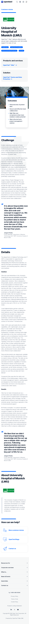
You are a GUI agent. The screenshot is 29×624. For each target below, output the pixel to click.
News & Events (5, 576)
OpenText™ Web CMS (17, 618)
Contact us (12, 548)
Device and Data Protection (9, 50)
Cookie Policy (14, 601)
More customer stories (16, 530)
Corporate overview (7, 567)
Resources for (5, 563)
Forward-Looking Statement (14, 605)
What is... (4, 572)
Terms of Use (14, 599)
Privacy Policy (14, 596)
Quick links (4, 581)
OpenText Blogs (14, 539)
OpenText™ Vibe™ (9, 65)
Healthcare (5, 47)
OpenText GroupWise (16, 47)
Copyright (5, 613)
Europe (21, 50)
